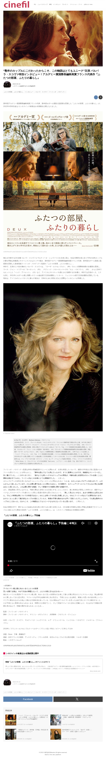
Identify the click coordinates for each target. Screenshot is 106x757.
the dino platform (55, 754)
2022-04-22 (16, 84)
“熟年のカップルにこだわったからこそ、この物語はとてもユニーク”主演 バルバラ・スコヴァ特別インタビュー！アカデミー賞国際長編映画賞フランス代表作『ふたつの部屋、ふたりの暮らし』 (51, 74)
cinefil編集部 (31, 86)
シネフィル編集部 (19, 86)
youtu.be (6, 580)
